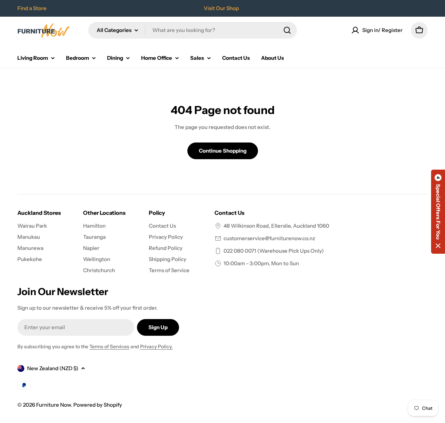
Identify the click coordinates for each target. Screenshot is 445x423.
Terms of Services (109, 346)
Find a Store (32, 8)
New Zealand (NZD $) (52, 368)
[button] (438, 212)
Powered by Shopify (97, 404)
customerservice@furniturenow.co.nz (269, 238)
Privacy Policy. (156, 346)
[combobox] (192, 30)
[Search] (287, 30)
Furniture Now (53, 404)
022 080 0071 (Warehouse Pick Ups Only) (274, 250)
